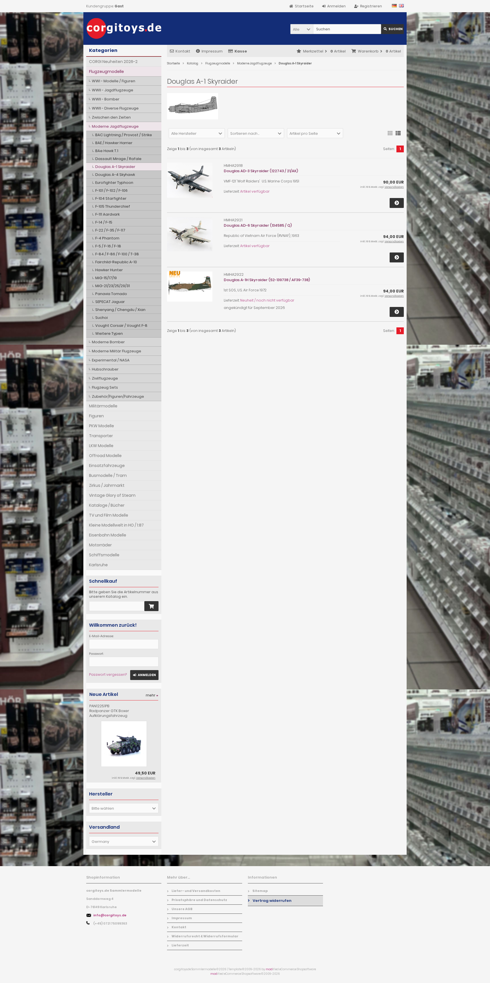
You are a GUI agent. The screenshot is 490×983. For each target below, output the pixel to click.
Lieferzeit (180, 945)
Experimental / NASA (111, 360)
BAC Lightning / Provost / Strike (123, 135)
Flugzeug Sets (105, 387)
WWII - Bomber (105, 99)
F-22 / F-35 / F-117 (110, 230)
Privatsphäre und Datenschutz (199, 900)
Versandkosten (394, 187)
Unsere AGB (182, 909)
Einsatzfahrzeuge (107, 465)
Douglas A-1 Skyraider (115, 166)
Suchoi (101, 317)
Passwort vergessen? (108, 674)
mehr (152, 695)
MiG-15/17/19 (106, 278)
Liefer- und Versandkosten (196, 891)
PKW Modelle (101, 426)
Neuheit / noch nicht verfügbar (267, 300)
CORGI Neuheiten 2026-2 (113, 61)
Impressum (212, 51)
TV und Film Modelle (108, 515)
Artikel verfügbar (255, 191)
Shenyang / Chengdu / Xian (120, 309)
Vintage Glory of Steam (112, 495)
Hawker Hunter (109, 270)
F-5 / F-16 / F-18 (108, 246)
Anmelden (144, 675)
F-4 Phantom (107, 238)
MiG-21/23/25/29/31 (112, 286)
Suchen (392, 29)
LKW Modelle (101, 446)
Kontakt (183, 51)
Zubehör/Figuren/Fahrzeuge (118, 396)
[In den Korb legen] (151, 606)
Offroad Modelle (105, 455)
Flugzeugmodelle (106, 71)
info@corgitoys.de (109, 915)
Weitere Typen (109, 333)
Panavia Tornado (111, 293)
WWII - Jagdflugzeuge (112, 90)
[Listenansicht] (398, 132)
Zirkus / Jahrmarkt (106, 485)
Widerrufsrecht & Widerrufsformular (205, 936)
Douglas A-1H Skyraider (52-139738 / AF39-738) (267, 280)
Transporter (101, 436)
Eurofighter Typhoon (114, 182)
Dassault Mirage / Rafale (118, 158)
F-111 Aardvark (107, 214)
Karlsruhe (98, 565)
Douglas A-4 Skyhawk (115, 174)
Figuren (96, 416)
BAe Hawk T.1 (106, 150)
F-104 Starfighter (110, 198)
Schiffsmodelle (104, 555)
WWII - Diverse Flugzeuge (115, 108)
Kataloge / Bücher (106, 505)
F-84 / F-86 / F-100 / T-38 (117, 254)
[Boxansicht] (390, 132)
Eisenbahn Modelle (107, 535)
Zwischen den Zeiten (111, 117)
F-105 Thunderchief (112, 206)
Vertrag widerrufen (272, 900)
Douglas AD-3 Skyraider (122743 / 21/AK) (261, 171)
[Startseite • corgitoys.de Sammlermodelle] (123, 28)
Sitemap (260, 891)
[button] (301, 29)
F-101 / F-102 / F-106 (111, 190)
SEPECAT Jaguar (110, 301)
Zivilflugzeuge (105, 378)
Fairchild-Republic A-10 (116, 262)
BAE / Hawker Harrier (113, 143)
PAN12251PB (109, 710)
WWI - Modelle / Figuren (113, 81)
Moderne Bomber (108, 342)
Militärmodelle (103, 406)
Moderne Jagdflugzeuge (115, 126)
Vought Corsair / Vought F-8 (121, 325)
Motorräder (100, 545)
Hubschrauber (105, 369)
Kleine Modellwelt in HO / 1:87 (116, 525)
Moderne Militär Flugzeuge (116, 351)
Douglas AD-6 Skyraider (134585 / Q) (258, 225)
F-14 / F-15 (103, 222)
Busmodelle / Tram (108, 475)
